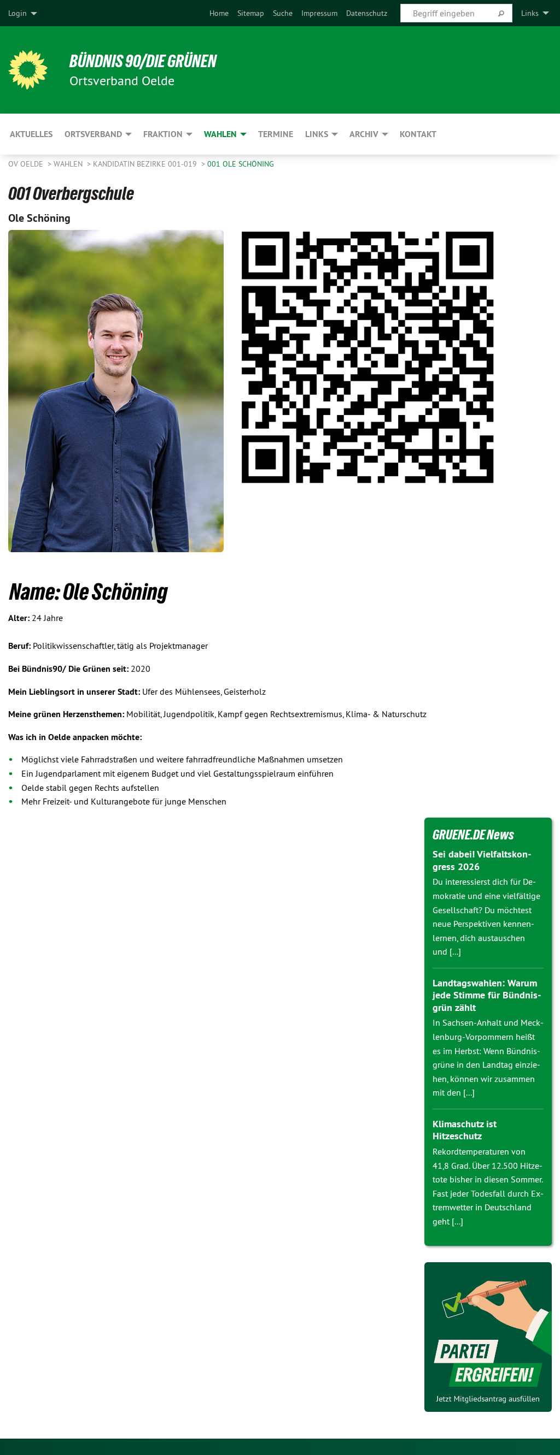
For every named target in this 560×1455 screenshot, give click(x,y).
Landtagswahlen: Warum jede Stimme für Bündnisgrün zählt (487, 995)
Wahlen (69, 164)
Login (17, 13)
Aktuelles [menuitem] (31, 134)
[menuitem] (219, 13)
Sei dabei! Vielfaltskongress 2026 (482, 860)
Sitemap (250, 13)
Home (219, 13)
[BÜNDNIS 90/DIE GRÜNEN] (28, 70)
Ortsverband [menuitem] (93, 134)
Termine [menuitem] (275, 134)
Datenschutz (366, 13)
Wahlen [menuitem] (220, 134)
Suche (283, 13)
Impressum (319, 13)
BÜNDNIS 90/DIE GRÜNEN (143, 61)
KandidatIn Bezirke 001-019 (146, 164)
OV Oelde (26, 164)
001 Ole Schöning (240, 164)
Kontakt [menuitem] (418, 134)
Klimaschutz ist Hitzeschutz (465, 1130)
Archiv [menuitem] (363, 134)
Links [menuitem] (530, 13)
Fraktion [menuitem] (163, 134)
